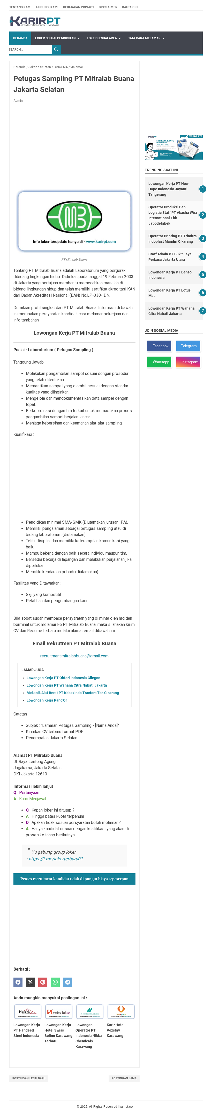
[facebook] (17, 982)
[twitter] (30, 982)
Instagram (189, 362)
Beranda (20, 38)
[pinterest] (42, 982)
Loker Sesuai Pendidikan (55, 38)
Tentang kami (20, 7)
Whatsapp (160, 362)
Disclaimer (108, 7)
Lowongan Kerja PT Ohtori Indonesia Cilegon (63, 678)
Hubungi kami (47, 7)
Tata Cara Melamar (144, 38)
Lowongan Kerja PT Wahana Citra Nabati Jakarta (67, 685)
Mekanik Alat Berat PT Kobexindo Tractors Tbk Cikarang (73, 693)
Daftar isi (130, 7)
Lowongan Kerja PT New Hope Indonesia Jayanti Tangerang (168, 189)
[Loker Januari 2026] (35, 21)
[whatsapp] (55, 982)
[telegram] (67, 982)
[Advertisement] (74, 145)
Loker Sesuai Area (102, 38)
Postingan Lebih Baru (28, 1078)
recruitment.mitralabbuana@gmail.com (74, 656)
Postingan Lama (124, 1078)
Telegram (188, 346)
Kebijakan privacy (78, 7)
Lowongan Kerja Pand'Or (47, 700)
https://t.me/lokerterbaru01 (56, 858)
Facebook (160, 346)
